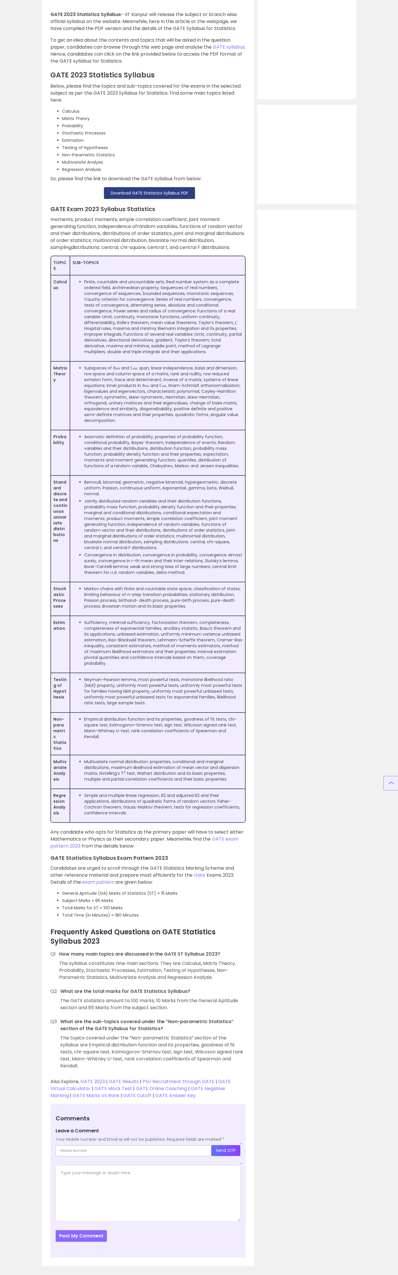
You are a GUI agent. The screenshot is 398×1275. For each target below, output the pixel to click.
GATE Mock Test (112, 1088)
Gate (199, 875)
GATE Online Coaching (161, 1088)
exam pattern (98, 882)
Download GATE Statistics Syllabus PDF (149, 193)
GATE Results (124, 1081)
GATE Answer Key (175, 1095)
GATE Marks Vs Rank (96, 1095)
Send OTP (226, 1150)
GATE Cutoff (137, 1095)
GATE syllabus (229, 47)
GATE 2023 (92, 1081)
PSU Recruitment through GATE (178, 1081)
